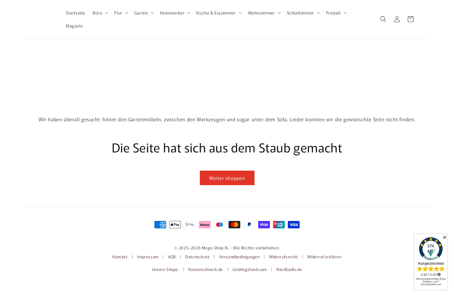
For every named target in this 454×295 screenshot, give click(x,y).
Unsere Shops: (166, 269)
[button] (100, 12)
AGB (172, 257)
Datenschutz (197, 257)
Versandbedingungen (239, 257)
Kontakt (120, 257)
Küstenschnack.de (206, 269)
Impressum (147, 257)
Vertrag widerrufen (227, 235)
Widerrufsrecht (283, 257)
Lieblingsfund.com (250, 269)
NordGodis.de (289, 269)
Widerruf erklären (324, 257)
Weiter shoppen (227, 178)
